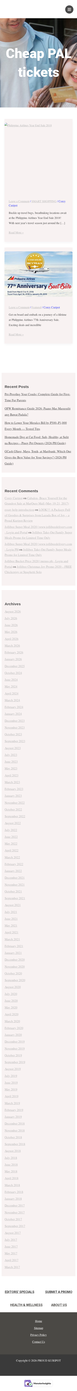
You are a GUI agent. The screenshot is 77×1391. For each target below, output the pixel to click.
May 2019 (11, 1089)
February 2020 (14, 1028)
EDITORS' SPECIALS (19, 1292)
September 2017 (15, 1226)
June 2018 (11, 1164)
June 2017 (11, 1246)
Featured (36, 307)
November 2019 (15, 1048)
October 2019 (13, 1055)
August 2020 (13, 987)
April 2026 (11, 639)
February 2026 (14, 652)
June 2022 (11, 837)
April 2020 (11, 1014)
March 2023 (12, 782)
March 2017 (12, 1267)
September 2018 (15, 1144)
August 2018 (13, 1151)
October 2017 (13, 1219)
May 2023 (11, 768)
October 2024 (13, 673)
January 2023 (13, 796)
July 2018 (11, 1158)
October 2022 (13, 809)
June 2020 (11, 1001)
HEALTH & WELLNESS (26, 1305)
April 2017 (11, 1260)
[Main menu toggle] (69, 9)
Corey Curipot (14, 498)
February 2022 (14, 864)
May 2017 (11, 1253)
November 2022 (15, 803)
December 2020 (15, 960)
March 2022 (12, 857)
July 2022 (11, 830)
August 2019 (13, 1069)
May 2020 (11, 1007)
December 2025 (15, 666)
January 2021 (13, 953)
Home (38, 1321)
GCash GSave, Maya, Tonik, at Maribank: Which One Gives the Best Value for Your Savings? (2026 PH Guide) (38, 457)
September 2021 (15, 898)
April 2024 (11, 693)
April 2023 (11, 775)
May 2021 (11, 925)
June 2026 (11, 625)
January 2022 (13, 871)
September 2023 (15, 741)
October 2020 (13, 973)
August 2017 (13, 1233)
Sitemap (38, 1328)
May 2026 (11, 632)
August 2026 (13, 611)
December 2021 (15, 878)
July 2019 (11, 1076)
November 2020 (15, 966)
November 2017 (15, 1212)
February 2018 (14, 1192)
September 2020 (15, 980)
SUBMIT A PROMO (58, 1292)
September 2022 (15, 816)
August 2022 (13, 823)
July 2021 (11, 912)
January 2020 (13, 1035)
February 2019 (14, 1110)
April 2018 (11, 1178)
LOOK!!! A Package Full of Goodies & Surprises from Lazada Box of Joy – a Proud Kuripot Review (37, 515)
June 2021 (11, 919)
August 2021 (13, 905)
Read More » (16, 232)
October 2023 (13, 734)
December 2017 (15, 1205)
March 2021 (12, 939)
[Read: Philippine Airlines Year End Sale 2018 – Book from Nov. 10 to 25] (38, 157)
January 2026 (13, 659)
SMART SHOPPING (44, 201)
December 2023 (15, 721)
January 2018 (13, 1199)
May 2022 (11, 843)
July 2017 (11, 1240)
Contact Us (38, 1342)
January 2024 (13, 714)
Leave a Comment (19, 201)
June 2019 (11, 1083)
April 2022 (11, 850)
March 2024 (12, 700)
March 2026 (12, 645)
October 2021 (13, 891)
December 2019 (15, 1041)
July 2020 (11, 994)
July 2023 (11, 755)
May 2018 (11, 1171)
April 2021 (11, 932)
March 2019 (12, 1103)
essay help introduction (19, 510)
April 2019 (11, 1096)
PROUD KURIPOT (29, 7)
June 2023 (11, 762)
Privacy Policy (38, 1335)
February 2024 (14, 707)
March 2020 (12, 1021)
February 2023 (14, 789)
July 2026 (11, 618)
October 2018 (13, 1137)
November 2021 (15, 885)
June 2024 (11, 680)
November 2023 (15, 727)
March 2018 (12, 1185)
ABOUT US (59, 1305)
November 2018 (15, 1130)
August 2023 (13, 748)
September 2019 (15, 1062)
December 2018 (15, 1123)
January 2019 (13, 1117)
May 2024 (11, 686)
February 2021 (14, 946)
